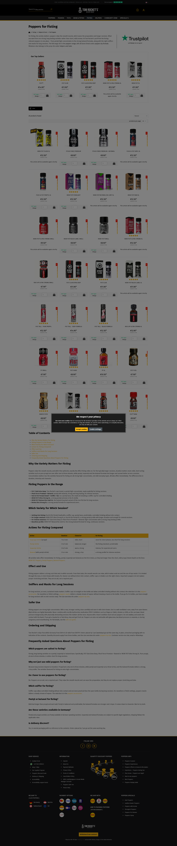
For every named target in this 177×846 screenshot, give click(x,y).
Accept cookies (81, 429)
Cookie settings (95, 429)
